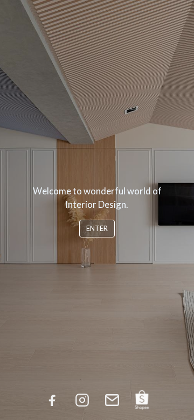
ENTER (97, 228)
